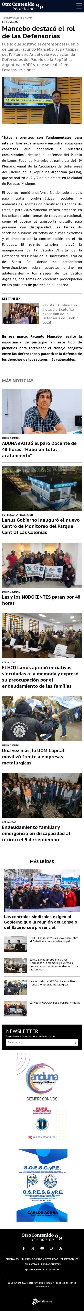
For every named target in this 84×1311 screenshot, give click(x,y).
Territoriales (69, 1259)
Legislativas (31, 1264)
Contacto (52, 1269)
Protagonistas (51, 1264)
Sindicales (12, 1259)
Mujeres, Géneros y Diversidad (39, 1259)
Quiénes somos (34, 1269)
